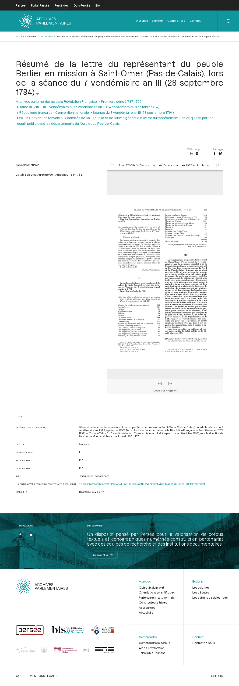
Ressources (147, 607)
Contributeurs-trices (153, 602)
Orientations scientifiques (157, 592)
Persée (21, 5)
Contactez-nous (203, 642)
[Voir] (37, 91)
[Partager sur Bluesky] (220, 153)
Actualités (146, 612)
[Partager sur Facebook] (214, 153)
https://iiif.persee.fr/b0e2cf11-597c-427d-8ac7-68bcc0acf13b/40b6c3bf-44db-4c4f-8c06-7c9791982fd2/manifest (142, 483)
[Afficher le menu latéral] (113, 165)
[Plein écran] (217, 165)
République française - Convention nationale (54, 112)
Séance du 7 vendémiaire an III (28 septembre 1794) (133, 112)
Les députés (200, 592)
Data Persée (82, 5)
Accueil (20, 36)
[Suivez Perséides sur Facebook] (20, 534)
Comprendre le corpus (154, 642)
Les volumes (46, 36)
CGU (19, 675)
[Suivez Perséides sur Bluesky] (31, 534)
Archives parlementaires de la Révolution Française (56, 101)
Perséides (61, 5)
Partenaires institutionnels (156, 597)
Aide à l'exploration (152, 648)
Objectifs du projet (151, 587)
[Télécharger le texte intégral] (197, 153)
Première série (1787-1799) (122, 101)
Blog (98, 5)
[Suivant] (170, 383)
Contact (195, 20)
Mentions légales (44, 675)
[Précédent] (160, 383)
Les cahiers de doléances (210, 597)
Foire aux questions (152, 652)
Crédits (217, 675)
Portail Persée (40, 5)
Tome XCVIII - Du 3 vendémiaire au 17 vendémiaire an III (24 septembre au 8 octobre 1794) (89, 107)
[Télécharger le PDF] (191, 153)
